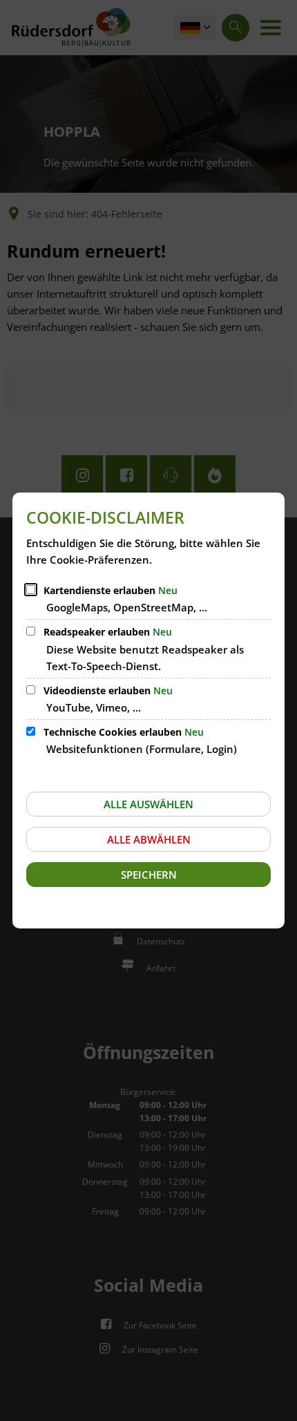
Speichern (149, 874)
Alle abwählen (149, 839)
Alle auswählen (148, 804)
